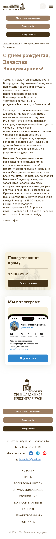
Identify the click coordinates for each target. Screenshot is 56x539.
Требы (28, 477)
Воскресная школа (28, 483)
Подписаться (28, 358)
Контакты (28, 521)
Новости (28, 470)
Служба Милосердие (28, 489)
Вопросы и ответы (28, 502)
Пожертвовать (28, 34)
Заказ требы (28, 26)
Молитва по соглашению (28, 18)
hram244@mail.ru (30, 459)
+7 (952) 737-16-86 (30, 447)
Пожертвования (28, 515)
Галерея (28, 509)
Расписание (28, 496)
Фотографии (11, 220)
